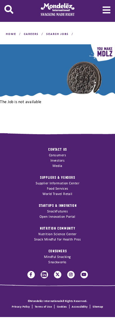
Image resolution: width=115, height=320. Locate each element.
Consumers (57, 155)
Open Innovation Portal (57, 217)
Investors (57, 161)
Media (57, 166)
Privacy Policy (21, 306)
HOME (11, 34)
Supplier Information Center (57, 183)
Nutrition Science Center (57, 234)
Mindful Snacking (57, 257)
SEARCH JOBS (57, 34)
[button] (8, 9)
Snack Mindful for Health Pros (57, 239)
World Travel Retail (57, 194)
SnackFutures (57, 211)
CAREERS (31, 34)
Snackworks (57, 262)
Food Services (57, 189)
